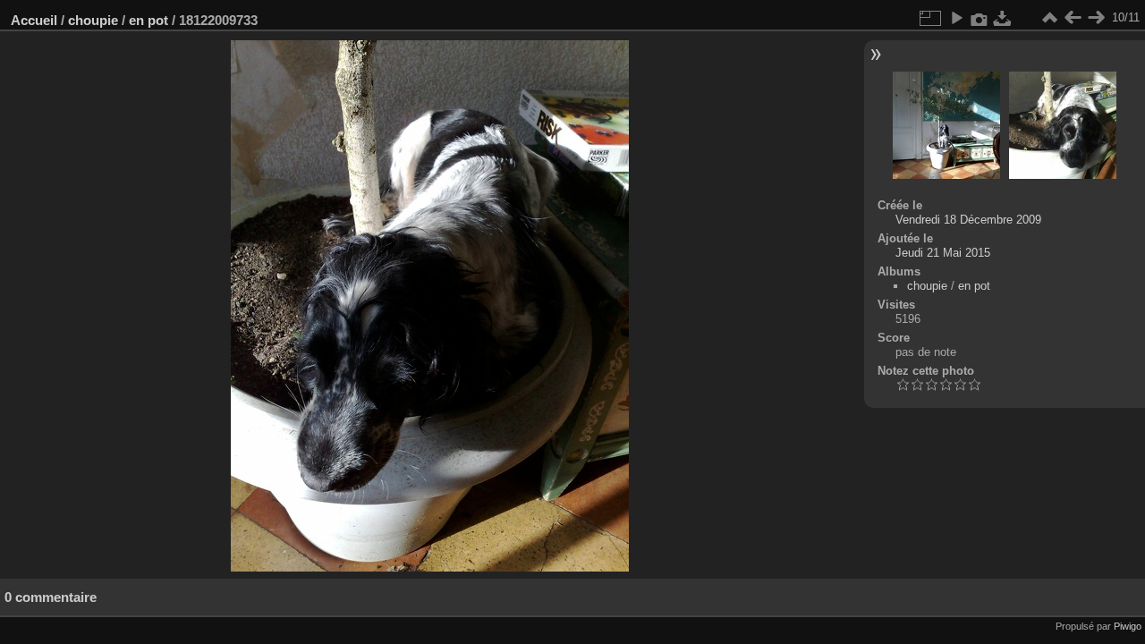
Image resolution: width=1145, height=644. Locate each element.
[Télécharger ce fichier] (1002, 18)
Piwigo (1127, 626)
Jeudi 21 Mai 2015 (942, 252)
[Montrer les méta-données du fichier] (979, 18)
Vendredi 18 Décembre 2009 (968, 219)
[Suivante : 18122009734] (1095, 18)
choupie (93, 20)
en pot (148, 20)
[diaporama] (956, 18)
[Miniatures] (1049, 18)
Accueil (34, 20)
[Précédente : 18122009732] (1072, 18)
